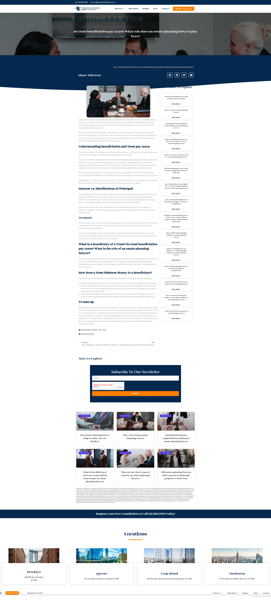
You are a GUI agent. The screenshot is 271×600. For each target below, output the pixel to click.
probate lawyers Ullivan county (127, 493)
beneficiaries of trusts (121, 120)
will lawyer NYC (114, 496)
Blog (155, 9)
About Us (118, 9)
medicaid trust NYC (80, 490)
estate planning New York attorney (114, 499)
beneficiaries (86, 330)
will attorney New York (172, 494)
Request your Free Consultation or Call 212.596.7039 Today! (135, 514)
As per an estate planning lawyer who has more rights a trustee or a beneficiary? (176, 202)
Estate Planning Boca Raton (98, 497)
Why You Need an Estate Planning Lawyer (176, 111)
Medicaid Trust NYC (35, 593)
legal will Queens (101, 488)
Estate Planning (87, 334)
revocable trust (141, 494)
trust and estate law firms (181, 497)
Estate (94, 330)
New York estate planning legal (111, 490)
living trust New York (135, 488)
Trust (104, 330)
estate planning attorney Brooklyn (143, 499)
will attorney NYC (180, 494)
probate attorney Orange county (184, 490)
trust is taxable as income (99, 202)
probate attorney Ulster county (137, 491)
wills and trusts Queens (188, 496)
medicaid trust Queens (89, 490)
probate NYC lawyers (169, 493)
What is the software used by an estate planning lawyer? (176, 312)
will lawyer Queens (122, 496)
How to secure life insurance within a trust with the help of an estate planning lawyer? (176, 297)
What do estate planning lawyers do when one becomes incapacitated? (176, 268)
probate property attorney (179, 493)
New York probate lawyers (123, 490)
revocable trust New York (114, 494)
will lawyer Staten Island (131, 496)
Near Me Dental (105, 502)
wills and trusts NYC (180, 496)
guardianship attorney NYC (108, 500)
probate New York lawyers (170, 497)
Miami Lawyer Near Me (108, 497)
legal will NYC (95, 488)
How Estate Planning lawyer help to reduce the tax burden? (176, 98)
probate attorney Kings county (159, 490)
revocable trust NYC (124, 494)
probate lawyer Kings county (160, 491)
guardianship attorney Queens (120, 500)
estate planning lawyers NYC (159, 497)
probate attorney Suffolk (113, 491)
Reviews (146, 9)
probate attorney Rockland (102, 491)
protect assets (122, 160)
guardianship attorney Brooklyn (183, 499)
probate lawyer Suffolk (116, 493)
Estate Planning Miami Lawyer (127, 497)
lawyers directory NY (104, 494)
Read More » (176, 104)
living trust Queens (150, 488)
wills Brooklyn (90, 497)
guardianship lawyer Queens (82, 502)
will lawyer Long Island (97, 496)
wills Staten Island (149, 497)
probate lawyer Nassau (182, 491)
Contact (165, 9)
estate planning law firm (89, 9)
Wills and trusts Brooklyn (149, 496)
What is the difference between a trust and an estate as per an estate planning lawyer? (176, 141)
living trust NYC (143, 488)
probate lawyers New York (85, 493)
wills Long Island (136, 497)
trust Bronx (146, 494)
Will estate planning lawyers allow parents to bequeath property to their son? (176, 170)
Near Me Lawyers (111, 502)
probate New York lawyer (150, 493)
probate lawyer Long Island (171, 491)
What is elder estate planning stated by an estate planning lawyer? (176, 235)
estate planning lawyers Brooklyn (90, 499)
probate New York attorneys (139, 493)
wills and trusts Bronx (140, 496)
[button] (169, 75)
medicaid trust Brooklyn (168, 488)
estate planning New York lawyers (170, 499)
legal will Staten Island (109, 488)
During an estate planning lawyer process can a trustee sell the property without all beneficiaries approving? (176, 218)
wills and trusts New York (170, 496)
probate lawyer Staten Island (105, 493)
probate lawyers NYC (95, 493)
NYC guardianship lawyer (134, 490)
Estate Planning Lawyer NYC (184, 500)
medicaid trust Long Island (178, 488)
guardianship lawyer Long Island (159, 500)
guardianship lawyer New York (172, 500)
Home (116, 67)
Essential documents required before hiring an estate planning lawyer (176, 126)
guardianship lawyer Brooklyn (147, 500)
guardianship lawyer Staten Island (95, 502)
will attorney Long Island (162, 494)
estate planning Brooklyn (102, 499)
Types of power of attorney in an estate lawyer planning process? (176, 283)
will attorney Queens (188, 494)
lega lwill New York (88, 488)
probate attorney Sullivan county (124, 491)
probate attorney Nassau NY (171, 490)
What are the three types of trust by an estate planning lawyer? (176, 156)
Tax (99, 330)
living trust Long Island (126, 488)
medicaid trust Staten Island (99, 490)
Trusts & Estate (91, 8)
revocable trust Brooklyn (84, 494)
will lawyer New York (107, 496)
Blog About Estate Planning (128, 67)
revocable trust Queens (133, 494)
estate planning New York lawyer (156, 499)
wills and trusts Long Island (160, 496)
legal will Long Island (80, 488)
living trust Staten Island (158, 488)
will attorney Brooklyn (153, 494)
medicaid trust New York (189, 488)
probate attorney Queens (91, 491)
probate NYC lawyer (160, 493)
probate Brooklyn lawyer (149, 491)
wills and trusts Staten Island (82, 497)
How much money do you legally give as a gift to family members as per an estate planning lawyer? (176, 186)
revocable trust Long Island (94, 494)
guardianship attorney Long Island (83, 500)
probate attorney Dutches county (146, 490)
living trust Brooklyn (118, 488)
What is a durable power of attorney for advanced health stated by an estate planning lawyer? (176, 252)
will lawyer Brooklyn (89, 496)
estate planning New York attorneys (129, 499)
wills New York (143, 497)
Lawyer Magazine (117, 497)
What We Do (133, 9)
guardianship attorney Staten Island (134, 500)
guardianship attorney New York (96, 500)
